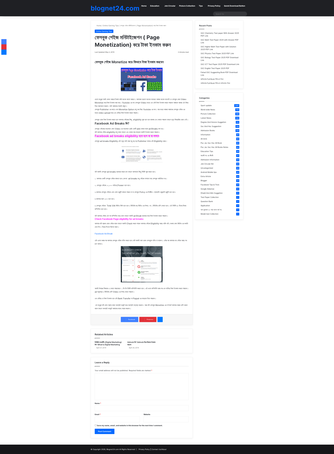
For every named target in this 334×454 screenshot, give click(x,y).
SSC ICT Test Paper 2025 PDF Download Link (220, 64)
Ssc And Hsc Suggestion (211, 126)
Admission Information (210, 160)
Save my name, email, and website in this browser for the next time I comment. (130, 425)
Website (147, 414)
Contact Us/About (159, 449)
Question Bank (207, 201)
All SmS (204, 139)
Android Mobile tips (209, 172)
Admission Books (208, 130)
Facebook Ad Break (104, 233)
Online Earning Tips (111, 26)
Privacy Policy (214, 6)
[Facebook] (4, 41)
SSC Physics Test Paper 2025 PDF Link (217, 53)
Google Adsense (207, 189)
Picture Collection (187, 6)
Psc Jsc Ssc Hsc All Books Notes (214, 147)
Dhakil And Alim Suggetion (212, 193)
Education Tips (207, 151)
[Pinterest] (4, 47)
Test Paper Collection (210, 197)
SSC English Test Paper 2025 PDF (215, 68)
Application (205, 206)
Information (205, 135)
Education (154, 6)
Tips (201, 6)
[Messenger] (160, 319)
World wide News (208, 110)
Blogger (204, 180)
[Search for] (244, 14)
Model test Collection (209, 214)
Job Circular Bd (207, 164)
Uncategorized (207, 168)
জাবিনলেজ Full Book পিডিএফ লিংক (212, 79)
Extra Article (206, 176)
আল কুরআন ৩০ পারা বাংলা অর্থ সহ (211, 210)
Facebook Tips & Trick (210, 185)
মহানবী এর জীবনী (207, 155)
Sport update (206, 105)
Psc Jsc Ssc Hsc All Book (211, 143)
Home (144, 6)
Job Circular (169, 6)
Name (98, 403)
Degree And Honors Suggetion (213, 122)
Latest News (206, 118)
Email (98, 414)
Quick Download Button (234, 6)
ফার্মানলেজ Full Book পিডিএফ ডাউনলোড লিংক (215, 83)
